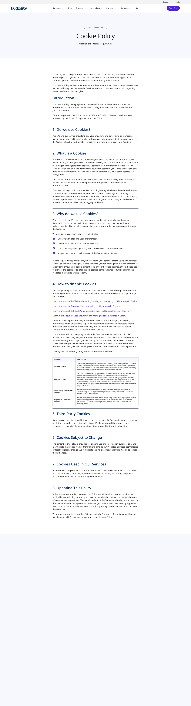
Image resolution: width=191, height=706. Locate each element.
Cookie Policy (99, 27)
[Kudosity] (19, 8)
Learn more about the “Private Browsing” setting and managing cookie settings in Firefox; (95, 301)
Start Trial (173, 8)
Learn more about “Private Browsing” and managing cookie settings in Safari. (89, 315)
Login (177, 2)
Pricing (69, 8)
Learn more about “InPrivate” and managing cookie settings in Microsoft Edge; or (91, 311)
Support (166, 2)
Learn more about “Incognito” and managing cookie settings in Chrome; (87, 306)
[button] (137, 8)
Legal (89, 27)
